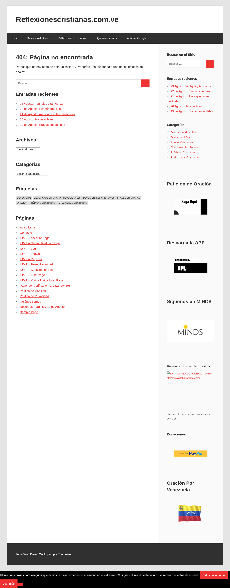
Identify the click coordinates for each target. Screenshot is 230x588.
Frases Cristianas (128, 198)
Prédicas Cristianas (42, 203)
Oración (22, 203)
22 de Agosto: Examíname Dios (41, 109)
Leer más (9, 583)
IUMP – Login (29, 248)
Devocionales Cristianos (99, 198)
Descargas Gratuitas (184, 132)
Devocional (24, 198)
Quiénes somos (107, 38)
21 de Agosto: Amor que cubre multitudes (47, 114)
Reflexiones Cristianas (72, 38)
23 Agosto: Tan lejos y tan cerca (41, 103)
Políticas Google (135, 38)
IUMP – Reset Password (36, 264)
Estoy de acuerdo (214, 575)
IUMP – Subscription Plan (37, 269)
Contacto (26, 232)
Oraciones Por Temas (184, 147)
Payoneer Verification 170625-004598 (45, 285)
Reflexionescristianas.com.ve (67, 19)
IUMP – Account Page (35, 238)
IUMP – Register (31, 259)
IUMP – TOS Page (32, 275)
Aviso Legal (28, 227)
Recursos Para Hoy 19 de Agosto (42, 306)
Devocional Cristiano (47, 198)
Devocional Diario (38, 38)
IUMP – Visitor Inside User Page (41, 280)
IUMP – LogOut (30, 254)
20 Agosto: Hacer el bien (36, 119)
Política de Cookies (33, 291)
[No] (20, 584)
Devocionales (72, 198)
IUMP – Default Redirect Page (40, 243)
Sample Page (29, 312)
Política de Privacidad (34, 296)
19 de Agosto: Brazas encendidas (42, 125)
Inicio (15, 38)
